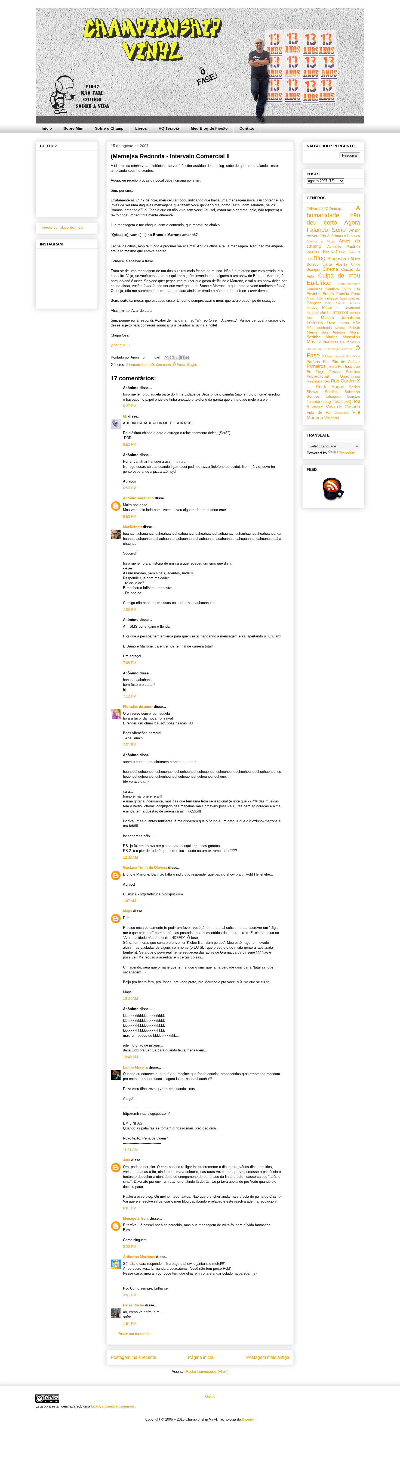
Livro (331, 322)
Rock (321, 386)
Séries (354, 387)
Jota (126, 1160)
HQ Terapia (169, 128)
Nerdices (331, 342)
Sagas (192, 365)
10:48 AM (130, 1057)
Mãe (356, 322)
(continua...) (120, 345)
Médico (340, 327)
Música (314, 341)
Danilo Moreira (135, 1067)
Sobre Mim (73, 128)
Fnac (355, 293)
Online (209, 1396)
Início (47, 128)
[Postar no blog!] (171, 357)
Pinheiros (316, 366)
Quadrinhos (350, 376)
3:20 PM (129, 1247)
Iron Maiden (320, 317)
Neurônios (348, 342)
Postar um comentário (135, 1334)
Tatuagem (333, 397)
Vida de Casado (343, 406)
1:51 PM (129, 1324)
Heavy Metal (319, 307)
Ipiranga (354, 313)
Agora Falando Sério (333, 226)
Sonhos (313, 396)
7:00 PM (129, 610)
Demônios (314, 289)
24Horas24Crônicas (324, 208)
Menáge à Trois (136, 1218)
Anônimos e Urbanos (343, 236)
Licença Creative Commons (113, 1406)
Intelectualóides (319, 313)
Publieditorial (318, 376)
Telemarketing (319, 401)
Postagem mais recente (133, 1357)
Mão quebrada (319, 328)
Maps (127, 911)
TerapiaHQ (342, 401)
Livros (141, 128)
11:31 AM (130, 1150)
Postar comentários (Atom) (207, 1371)
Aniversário (316, 236)
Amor (354, 230)
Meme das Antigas (326, 332)
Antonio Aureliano (138, 498)
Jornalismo (350, 317)
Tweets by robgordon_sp (61, 227)
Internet (340, 312)
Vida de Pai (319, 412)
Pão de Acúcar (345, 361)
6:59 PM (129, 488)
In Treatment (348, 308)
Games (354, 298)
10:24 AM (130, 999)
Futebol (331, 298)
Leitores (315, 322)
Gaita (343, 298)
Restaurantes (318, 381)
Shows (312, 392)
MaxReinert (132, 527)
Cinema (330, 269)
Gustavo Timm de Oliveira (145, 868)
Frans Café (315, 298)
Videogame (341, 412)
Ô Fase (179, 365)
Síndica (331, 392)
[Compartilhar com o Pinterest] (187, 357)
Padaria (313, 361)
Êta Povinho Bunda (333, 291)
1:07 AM (129, 901)
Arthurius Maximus (139, 1257)
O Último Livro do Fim (336, 356)
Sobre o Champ (109, 128)
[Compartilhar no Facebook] (182, 357)
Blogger (248, 1419)
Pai (325, 361)
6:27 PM (129, 406)
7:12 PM (129, 696)
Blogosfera (338, 258)
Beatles (313, 252)
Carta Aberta (334, 264)
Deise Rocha (133, 1305)
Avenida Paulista (343, 246)
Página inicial (201, 1357)
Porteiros (353, 372)
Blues (355, 259)
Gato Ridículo (335, 303)
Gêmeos (354, 303)
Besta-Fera (334, 251)
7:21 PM (129, 745)
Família (342, 293)
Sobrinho (352, 392)
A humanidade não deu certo (148, 365)
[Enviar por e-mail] (166, 357)
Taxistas (353, 396)
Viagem (318, 407)
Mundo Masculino (343, 337)
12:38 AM (130, 857)
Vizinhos (331, 418)
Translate (347, 453)
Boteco (313, 264)
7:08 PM (129, 663)
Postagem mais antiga (267, 1357)
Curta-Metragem (349, 283)
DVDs (346, 289)
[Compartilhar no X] (177, 357)
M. (125, 416)
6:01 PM (129, 1208)
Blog (319, 258)
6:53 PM (129, 445)
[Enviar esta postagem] (157, 357)
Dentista (332, 289)
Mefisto (354, 328)
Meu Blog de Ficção (209, 128)
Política (332, 366)
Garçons (314, 303)
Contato (246, 128)
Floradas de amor (138, 707)
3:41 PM (129, 1295)
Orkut (356, 356)
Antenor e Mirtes (321, 241)
